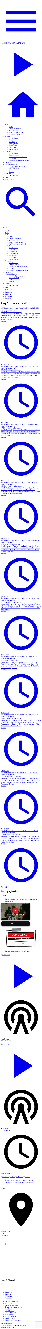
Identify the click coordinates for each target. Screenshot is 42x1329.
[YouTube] (8, 298)
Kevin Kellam (13, 147)
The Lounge (8, 162)
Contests (8, 174)
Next (4, 896)
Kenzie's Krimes (14, 155)
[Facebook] (9, 292)
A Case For (12, 159)
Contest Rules (13, 175)
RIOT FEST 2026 (14, 168)
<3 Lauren (12, 140)
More (2, 1284)
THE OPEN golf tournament (17, 166)
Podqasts (8, 151)
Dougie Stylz (13, 145)
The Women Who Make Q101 (17, 134)
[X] (8, 294)
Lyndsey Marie (13, 144)
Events (11, 170)
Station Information (15, 129)
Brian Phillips (13, 142)
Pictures (11, 172)
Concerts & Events (11, 164)
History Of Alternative (16, 132)
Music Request (13, 130)
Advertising (8, 179)
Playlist (11, 127)
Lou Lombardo (13, 149)
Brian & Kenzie (13, 138)
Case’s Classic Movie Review (18, 157)
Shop (6, 177)
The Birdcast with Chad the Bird (19, 160)
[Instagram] (9, 296)
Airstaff (7, 136)
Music (6, 125)
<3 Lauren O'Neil (6, 1130)
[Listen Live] (21, 975)
